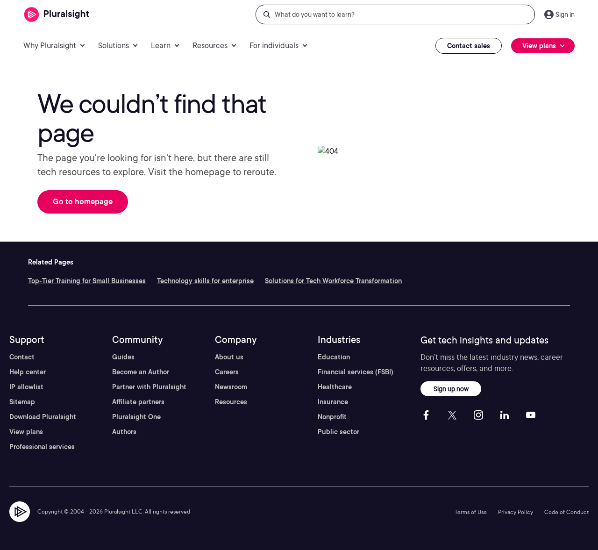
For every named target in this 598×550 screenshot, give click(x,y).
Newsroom (231, 387)
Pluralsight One (136, 417)
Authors (124, 432)
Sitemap (22, 402)
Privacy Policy (515, 512)
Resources (231, 402)
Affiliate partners (138, 402)
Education (334, 357)
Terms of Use (471, 512)
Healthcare (335, 387)
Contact (22, 357)
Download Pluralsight (42, 417)
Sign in (565, 14)
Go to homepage (83, 201)
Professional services (42, 446)
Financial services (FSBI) (355, 372)
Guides (123, 357)
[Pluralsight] (56, 15)
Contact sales (468, 46)
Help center (27, 372)
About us (229, 357)
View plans (26, 432)
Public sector (338, 432)
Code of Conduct (566, 512)
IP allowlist (26, 387)
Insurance (333, 402)
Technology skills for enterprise (205, 281)
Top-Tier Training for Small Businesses (87, 281)
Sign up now (451, 388)
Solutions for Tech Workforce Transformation (333, 281)
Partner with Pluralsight (149, 387)
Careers (227, 372)
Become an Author (140, 372)
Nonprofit (332, 417)
